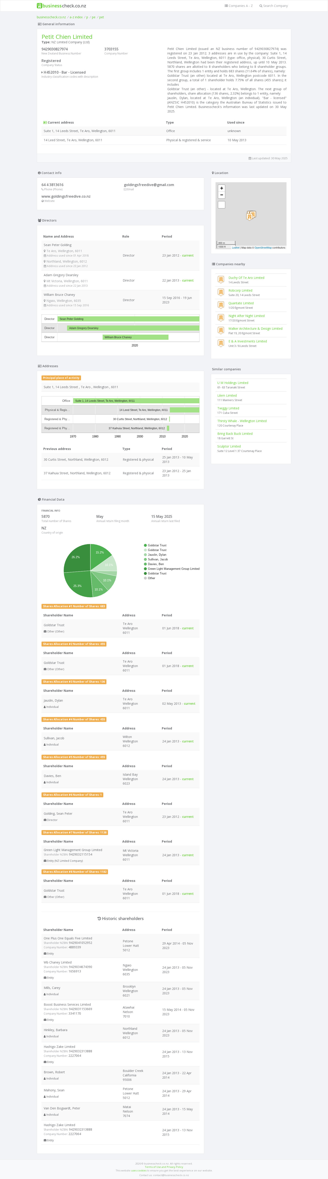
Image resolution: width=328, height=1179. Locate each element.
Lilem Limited (227, 395)
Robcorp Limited (240, 290)
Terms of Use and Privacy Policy (164, 1167)
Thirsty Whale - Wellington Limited (242, 421)
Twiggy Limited (228, 408)
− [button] (221, 195)
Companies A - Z (240, 6)
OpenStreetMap (263, 247)
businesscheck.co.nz (51, 17)
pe (93, 17)
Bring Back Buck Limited (235, 433)
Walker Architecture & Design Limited (255, 328)
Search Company (275, 6)
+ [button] (221, 188)
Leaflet (235, 247)
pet (101, 17)
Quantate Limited (241, 303)
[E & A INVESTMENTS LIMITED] (249, 217)
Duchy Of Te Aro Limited (246, 278)
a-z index (76, 17)
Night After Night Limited (246, 316)
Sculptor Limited (229, 446)
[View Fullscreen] (221, 204)
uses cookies (138, 1170)
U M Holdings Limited (232, 383)
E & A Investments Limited (247, 341)
